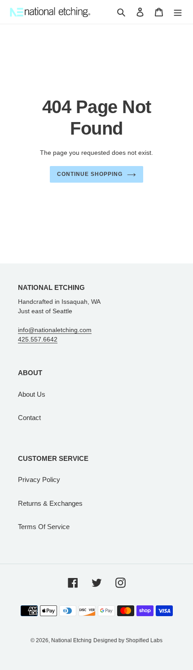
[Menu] (177, 12)
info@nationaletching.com (55, 329)
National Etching (71, 640)
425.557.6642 (37, 339)
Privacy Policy (39, 479)
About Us (31, 394)
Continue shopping (90, 174)
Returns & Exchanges (50, 503)
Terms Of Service (44, 526)
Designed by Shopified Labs (127, 640)
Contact (29, 417)
